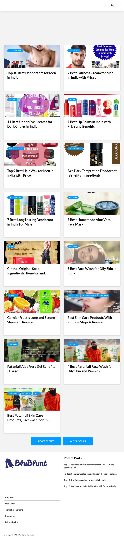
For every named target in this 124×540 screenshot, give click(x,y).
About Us (9, 497)
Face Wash (73, 197)
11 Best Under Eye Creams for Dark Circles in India (29, 124)
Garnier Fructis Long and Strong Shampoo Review (31, 320)
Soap (11, 246)
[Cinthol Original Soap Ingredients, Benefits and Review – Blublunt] (32, 252)
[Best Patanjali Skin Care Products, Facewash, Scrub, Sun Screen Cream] (32, 399)
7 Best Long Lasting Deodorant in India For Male (30, 222)
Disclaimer (10, 503)
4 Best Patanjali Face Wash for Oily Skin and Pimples (90, 368)
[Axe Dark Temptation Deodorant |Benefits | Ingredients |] (92, 154)
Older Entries (78, 441)
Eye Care (12, 100)
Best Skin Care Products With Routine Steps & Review (89, 320)
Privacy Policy (11, 522)
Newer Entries (46, 441)
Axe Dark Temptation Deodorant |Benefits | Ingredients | (92, 173)
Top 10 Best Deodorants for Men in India (31, 75)
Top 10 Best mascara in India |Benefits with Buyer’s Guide (90, 486)
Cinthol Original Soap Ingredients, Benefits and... (27, 271)
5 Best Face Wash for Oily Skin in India (91, 271)
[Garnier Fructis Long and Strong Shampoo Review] (32, 301)
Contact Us (10, 516)
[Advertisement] (62, 23)
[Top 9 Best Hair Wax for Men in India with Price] (32, 154)
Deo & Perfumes (15, 51)
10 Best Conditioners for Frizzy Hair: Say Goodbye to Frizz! (90, 473)
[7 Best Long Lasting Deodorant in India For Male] (32, 203)
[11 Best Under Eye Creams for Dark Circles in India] (32, 105)
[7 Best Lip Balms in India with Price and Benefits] (92, 105)
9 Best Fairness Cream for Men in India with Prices (90, 75)
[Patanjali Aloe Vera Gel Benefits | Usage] (32, 350)
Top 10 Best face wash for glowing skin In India (85, 480)
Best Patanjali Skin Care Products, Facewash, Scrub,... (29, 417)
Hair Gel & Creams (16, 149)
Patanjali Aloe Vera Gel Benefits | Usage (31, 368)
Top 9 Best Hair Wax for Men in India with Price (30, 173)
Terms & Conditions (14, 509)
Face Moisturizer (89, 295)
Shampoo (12, 295)
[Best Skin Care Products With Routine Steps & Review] (92, 301)
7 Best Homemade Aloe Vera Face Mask (89, 222)
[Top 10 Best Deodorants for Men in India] (32, 56)
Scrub (36, 393)
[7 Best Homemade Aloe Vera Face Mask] (92, 203)
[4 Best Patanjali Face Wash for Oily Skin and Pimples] (92, 350)
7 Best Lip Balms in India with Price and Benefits (89, 124)
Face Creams (73, 51)
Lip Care (72, 100)
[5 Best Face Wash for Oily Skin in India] (92, 252)
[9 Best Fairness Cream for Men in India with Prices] (92, 56)
